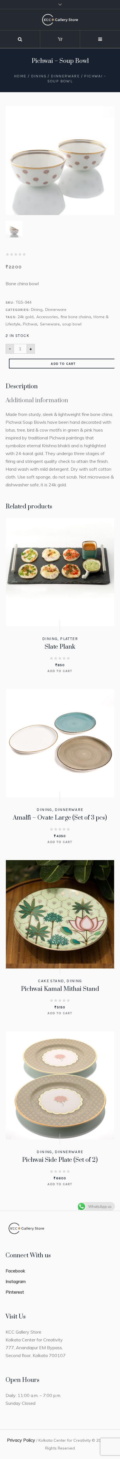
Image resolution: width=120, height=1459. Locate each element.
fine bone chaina (76, 316)
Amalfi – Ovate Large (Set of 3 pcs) (60, 818)
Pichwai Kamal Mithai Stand (60, 989)
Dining (38, 76)
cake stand (51, 981)
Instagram (16, 1281)
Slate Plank (60, 647)
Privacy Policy (21, 1440)
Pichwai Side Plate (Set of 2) (60, 1160)
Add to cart (63, 364)
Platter (69, 638)
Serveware (50, 324)
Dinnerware (65, 76)
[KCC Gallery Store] (60, 19)
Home (20, 76)
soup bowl (71, 324)
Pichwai (30, 324)
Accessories (47, 316)
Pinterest (15, 1292)
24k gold (25, 316)
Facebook (15, 1271)
